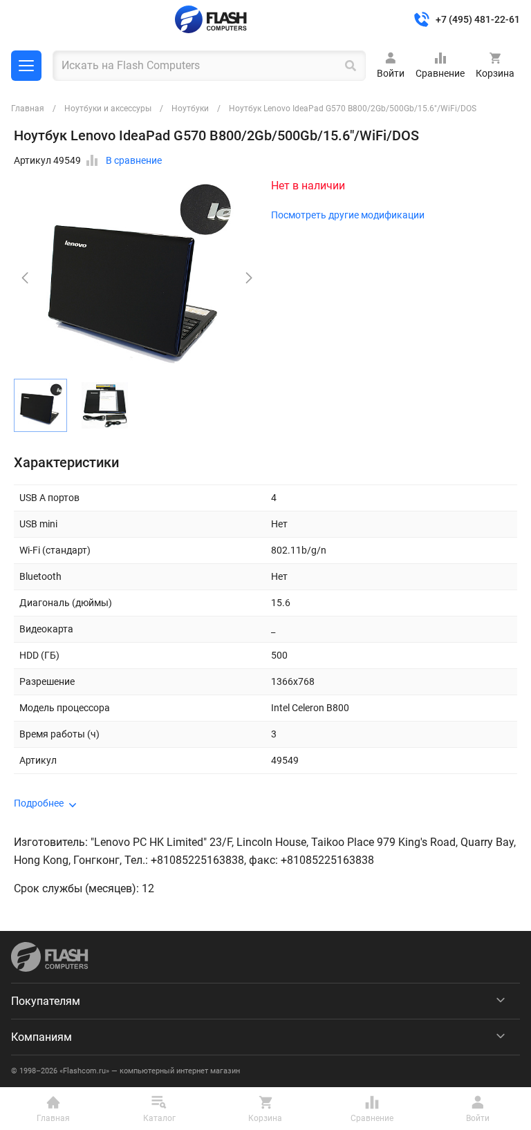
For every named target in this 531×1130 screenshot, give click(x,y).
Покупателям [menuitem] (45, 1001)
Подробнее (39, 803)
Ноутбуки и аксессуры (107, 108)
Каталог (26, 65)
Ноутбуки (190, 108)
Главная (27, 108)
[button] (249, 278)
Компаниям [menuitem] (41, 1037)
